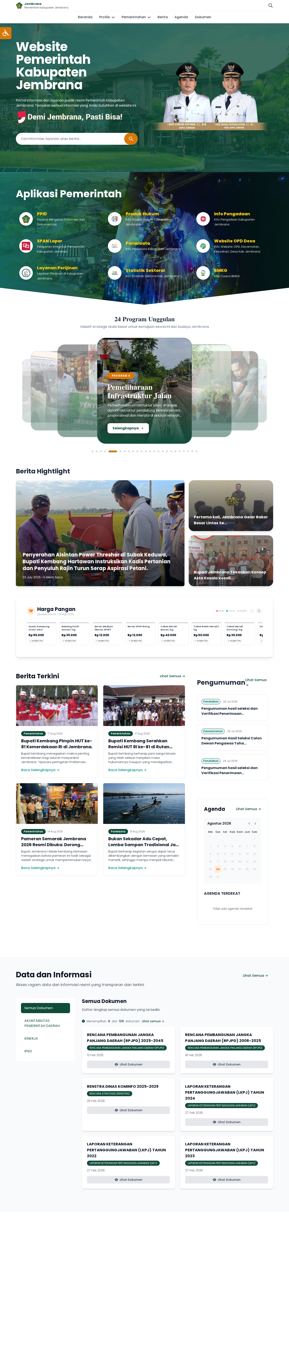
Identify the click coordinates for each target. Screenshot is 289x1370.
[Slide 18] (171, 451)
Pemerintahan (134, 17)
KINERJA (31, 1038)
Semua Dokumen (38, 1008)
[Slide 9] (133, 451)
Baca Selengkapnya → (40, 770)
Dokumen (203, 17)
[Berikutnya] (259, 611)
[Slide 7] (124, 451)
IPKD (28, 1051)
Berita (163, 17)
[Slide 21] (184, 451)
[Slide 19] (175, 451)
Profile (104, 17)
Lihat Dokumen (131, 1064)
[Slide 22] (188, 451)
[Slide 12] (146, 451)
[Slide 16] (163, 451)
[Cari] (270, 5)
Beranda (85, 17)
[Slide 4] (105, 451)
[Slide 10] (137, 451)
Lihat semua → (153, 1021)
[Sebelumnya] (252, 611)
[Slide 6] (117, 451)
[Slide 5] (109, 451)
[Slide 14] (154, 451)
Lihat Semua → (172, 676)
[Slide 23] (192, 451)
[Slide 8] (129, 451)
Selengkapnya (52, 424)
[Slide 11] (141, 451)
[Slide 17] (167, 451)
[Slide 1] (92, 451)
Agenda (181, 17)
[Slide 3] (101, 451)
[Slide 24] (196, 451)
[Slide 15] (158, 451)
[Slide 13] (150, 451)
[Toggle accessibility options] (5, 33)
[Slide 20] (179, 451)
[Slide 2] (97, 451)
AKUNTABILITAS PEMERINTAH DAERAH (42, 1023)
